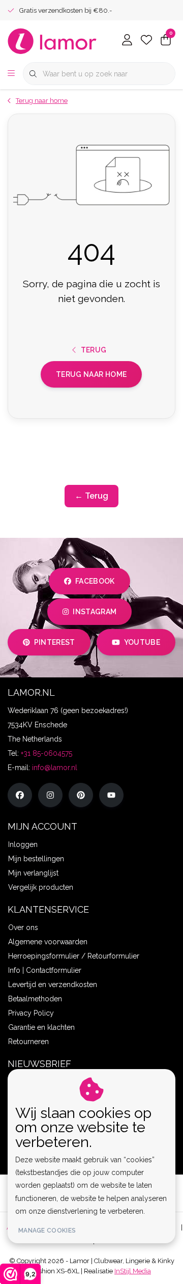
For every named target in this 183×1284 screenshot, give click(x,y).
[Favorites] (146, 40)
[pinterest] (81, 795)
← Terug (91, 496)
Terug (94, 350)
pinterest (54, 642)
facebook (95, 581)
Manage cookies (47, 1230)
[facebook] (20, 795)
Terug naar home (91, 374)
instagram (94, 612)
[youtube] (111, 795)
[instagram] (50, 795)
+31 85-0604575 (46, 753)
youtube (142, 642)
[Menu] (11, 74)
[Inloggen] (127, 40)
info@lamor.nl (54, 767)
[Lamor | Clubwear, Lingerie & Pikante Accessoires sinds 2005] (52, 40)
